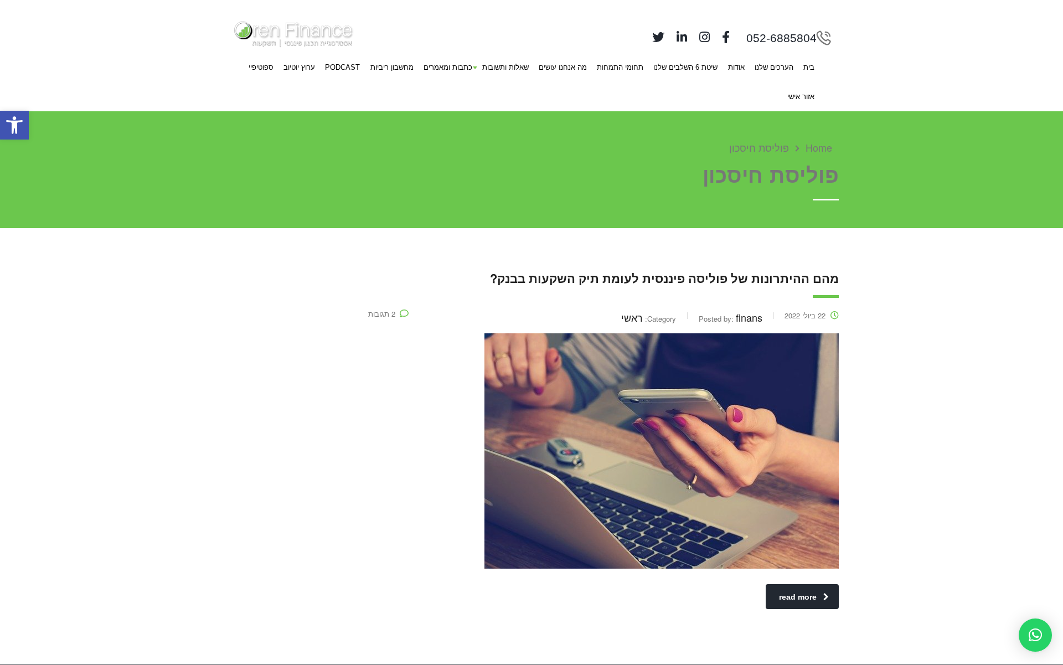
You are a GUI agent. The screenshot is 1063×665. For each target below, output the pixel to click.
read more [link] (798, 596)
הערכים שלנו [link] (774, 67)
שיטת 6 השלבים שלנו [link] (685, 67)
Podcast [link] (342, 67)
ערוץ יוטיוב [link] (299, 67)
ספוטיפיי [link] (261, 67)
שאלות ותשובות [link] (505, 67)
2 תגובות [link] (381, 313)
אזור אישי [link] (800, 96)
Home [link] (819, 147)
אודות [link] (736, 67)
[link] (14, 125)
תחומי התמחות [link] (620, 67)
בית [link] (808, 67)
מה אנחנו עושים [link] (563, 67)
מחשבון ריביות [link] (392, 67)
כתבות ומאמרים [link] (448, 67)
